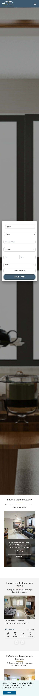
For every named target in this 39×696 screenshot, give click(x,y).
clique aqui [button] (19, 688)
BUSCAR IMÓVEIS (19, 277)
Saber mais (19, 556)
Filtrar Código (19, 271)
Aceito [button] (9, 692)
